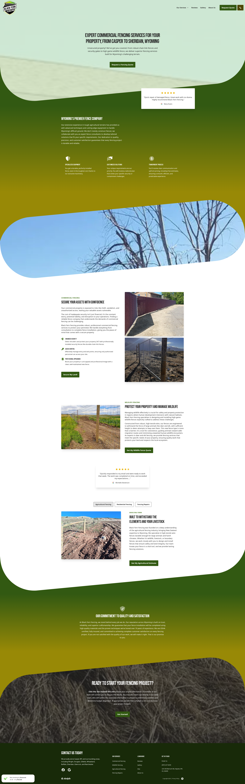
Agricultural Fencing (103, 504)
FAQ (138, 769)
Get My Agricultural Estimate (143, 563)
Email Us (164, 761)
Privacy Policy (175, 778)
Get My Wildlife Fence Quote (139, 450)
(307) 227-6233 (166, 765)
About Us (140, 773)
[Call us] (240, 8)
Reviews (140, 761)
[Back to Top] (182, 778)
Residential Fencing (124, 504)
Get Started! (122, 714)
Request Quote (228, 8)
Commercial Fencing (118, 761)
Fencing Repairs (143, 504)
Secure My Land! (70, 374)
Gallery (139, 765)
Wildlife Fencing (117, 765)
